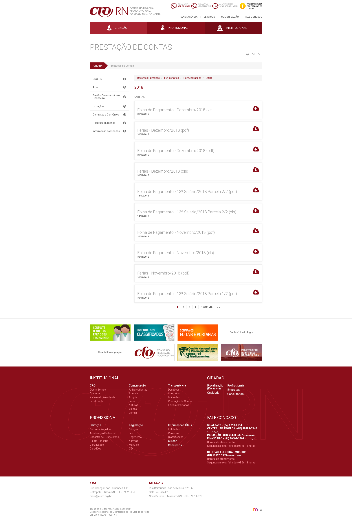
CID (131, 448)
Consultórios (235, 394)
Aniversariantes (138, 389)
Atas (95, 87)
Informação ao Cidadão (106, 131)
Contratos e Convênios (106, 114)
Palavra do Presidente (102, 397)
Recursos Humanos (104, 122)
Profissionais (236, 385)
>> (218, 307)
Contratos (174, 393)
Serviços (209, 16)
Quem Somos (98, 389)
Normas (133, 440)
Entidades (174, 429)
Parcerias (173, 433)
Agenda (133, 393)
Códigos (133, 429)
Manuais (134, 444)
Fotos (132, 401)
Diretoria (95, 393)
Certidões (95, 448)
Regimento (135, 437)
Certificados (97, 444)
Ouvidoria (213, 392)
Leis (131, 433)
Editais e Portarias (178, 405)
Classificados (175, 437)
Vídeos (133, 408)
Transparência (187, 16)
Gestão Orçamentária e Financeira (106, 97)
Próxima (206, 307)
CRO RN (98, 65)
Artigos (133, 397)
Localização (97, 401)
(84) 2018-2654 (184, 6)
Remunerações (192, 77)
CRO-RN (97, 78)
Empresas (233, 389)
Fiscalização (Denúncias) (215, 387)
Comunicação (230, 16)
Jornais (133, 412)
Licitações (98, 106)
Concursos (175, 445)
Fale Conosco (253, 16)
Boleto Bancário (99, 440)
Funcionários (171, 77)
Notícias (133, 405)
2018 (209, 77)
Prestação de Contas (180, 401)
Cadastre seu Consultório (104, 437)
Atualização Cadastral (102, 433)
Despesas (173, 389)
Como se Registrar (100, 429)
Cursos (172, 441)
